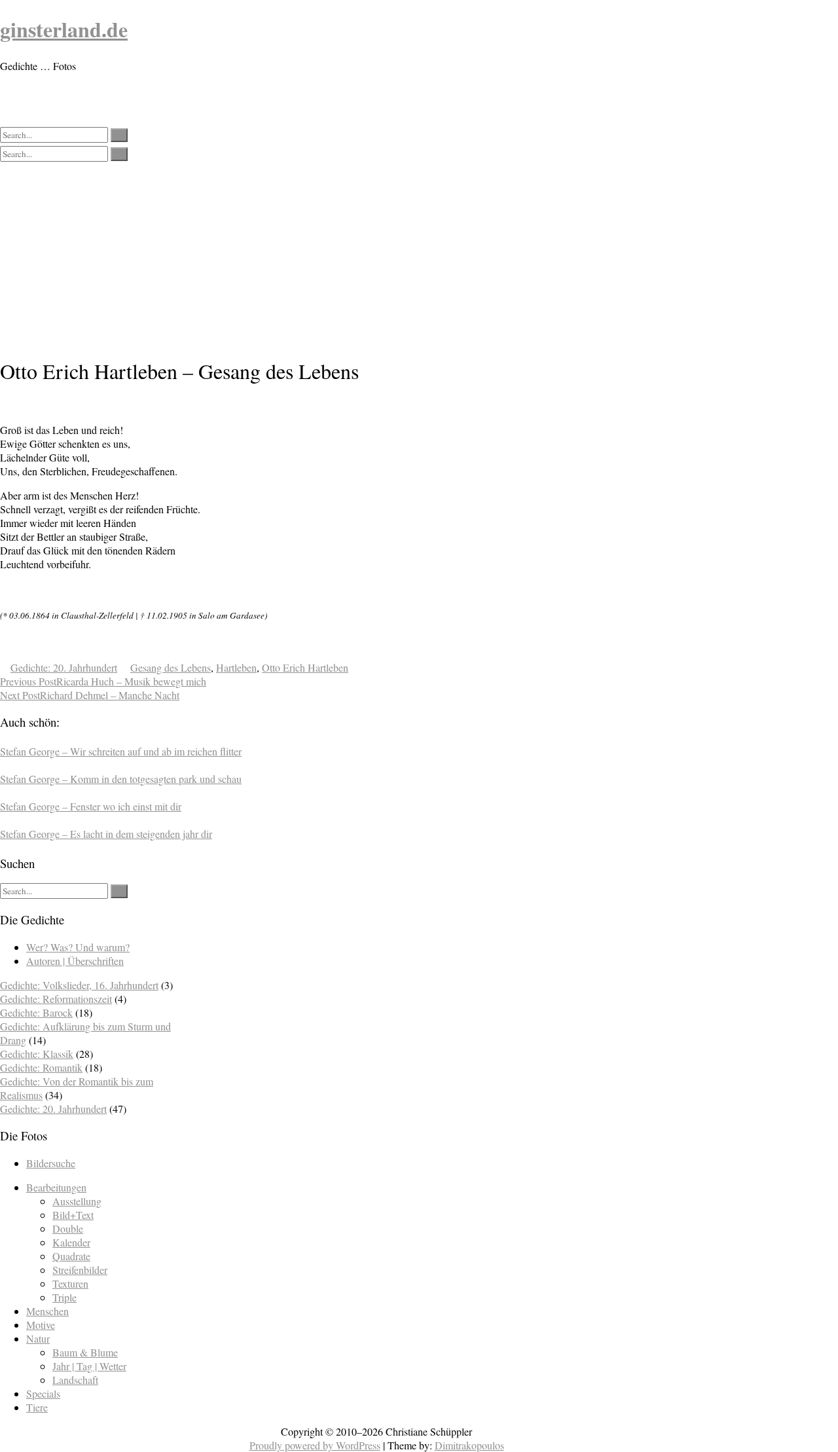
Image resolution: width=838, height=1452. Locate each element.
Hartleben (236, 667)
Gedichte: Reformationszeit (56, 999)
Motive (40, 1325)
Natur (38, 1338)
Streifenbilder (79, 1270)
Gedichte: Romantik (41, 1067)
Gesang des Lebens (170, 667)
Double (67, 1228)
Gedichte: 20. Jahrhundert (63, 667)
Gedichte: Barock (36, 1012)
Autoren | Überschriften (75, 961)
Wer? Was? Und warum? (78, 947)
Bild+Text (73, 1215)
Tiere (37, 1407)
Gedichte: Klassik (36, 1054)
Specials (43, 1393)
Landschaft (75, 1380)
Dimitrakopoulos (469, 1445)
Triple (64, 1297)
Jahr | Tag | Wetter (89, 1366)
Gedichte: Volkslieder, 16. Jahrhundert (79, 985)
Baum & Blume (85, 1352)
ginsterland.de (64, 29)
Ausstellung (76, 1201)
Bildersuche (50, 1163)
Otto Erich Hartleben (305, 667)
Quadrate (71, 1256)
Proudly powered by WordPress (314, 1445)
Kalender (71, 1242)
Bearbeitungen (56, 1187)
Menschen (47, 1311)
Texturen (70, 1283)
